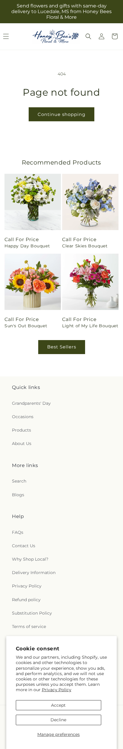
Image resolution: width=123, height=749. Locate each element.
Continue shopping (61, 114)
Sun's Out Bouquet (25, 325)
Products (21, 430)
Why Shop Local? (30, 559)
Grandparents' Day (31, 403)
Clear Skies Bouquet (84, 246)
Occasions (22, 416)
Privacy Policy (56, 689)
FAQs (17, 532)
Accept (58, 705)
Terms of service (29, 626)
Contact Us (23, 545)
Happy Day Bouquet (27, 246)
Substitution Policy (32, 613)
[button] (88, 36)
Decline (58, 719)
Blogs (18, 494)
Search (19, 481)
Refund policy (26, 599)
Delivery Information (34, 572)
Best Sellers (61, 347)
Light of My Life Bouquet (90, 325)
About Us (21, 443)
